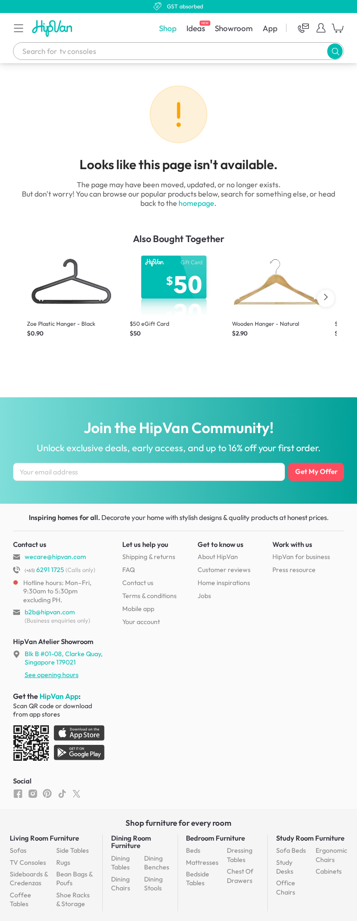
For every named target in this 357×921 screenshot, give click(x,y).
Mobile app (138, 609)
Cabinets (329, 871)
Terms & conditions (149, 596)
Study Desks (284, 867)
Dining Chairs (120, 884)
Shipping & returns (148, 557)
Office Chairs (285, 887)
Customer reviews (224, 570)
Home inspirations (224, 583)
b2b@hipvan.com (50, 612)
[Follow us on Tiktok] (62, 793)
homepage (196, 203)
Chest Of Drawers (240, 876)
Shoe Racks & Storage (73, 899)
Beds (193, 850)
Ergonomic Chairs (331, 855)
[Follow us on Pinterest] (47, 793)
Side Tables (72, 850)
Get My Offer (316, 471)
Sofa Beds (291, 850)
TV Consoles (28, 862)
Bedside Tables (197, 879)
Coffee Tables (20, 899)
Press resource (294, 570)
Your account (141, 622)
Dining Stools (153, 884)
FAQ (128, 570)
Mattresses (202, 862)
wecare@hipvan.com (55, 557)
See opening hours (52, 675)
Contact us (137, 583)
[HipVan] (53, 28)
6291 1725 (44, 570)
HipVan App (59, 696)
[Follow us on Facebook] (18, 793)
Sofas (18, 850)
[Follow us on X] (76, 793)
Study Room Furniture (310, 838)
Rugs (63, 862)
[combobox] (178, 51)
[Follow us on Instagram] (33, 793)
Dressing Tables (239, 855)
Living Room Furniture (44, 838)
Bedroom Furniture (215, 838)
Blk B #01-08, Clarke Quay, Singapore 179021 (64, 658)
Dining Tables (120, 863)
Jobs (204, 596)
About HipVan (218, 557)
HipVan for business (301, 557)
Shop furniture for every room (178, 823)
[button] (18, 28)
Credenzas (29, 879)
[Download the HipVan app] (59, 744)
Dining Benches (156, 863)
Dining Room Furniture (131, 842)
